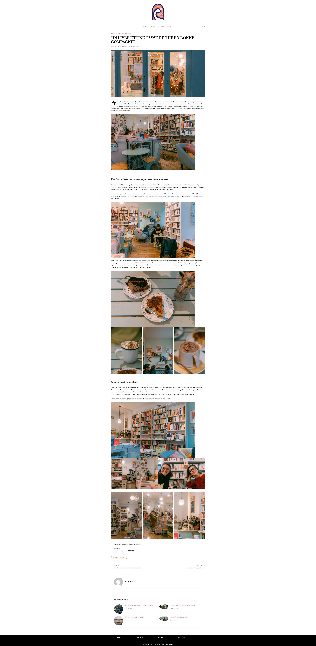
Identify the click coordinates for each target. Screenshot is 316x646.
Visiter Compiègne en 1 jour (134, 617)
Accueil (144, 27)
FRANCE (119, 637)
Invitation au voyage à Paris (194, 568)
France (152, 27)
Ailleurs (161, 27)
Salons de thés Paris (124, 33)
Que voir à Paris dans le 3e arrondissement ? (140, 605)
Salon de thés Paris (120, 557)
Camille (138, 46)
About (168, 27)
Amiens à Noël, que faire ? (179, 617)
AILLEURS (140, 637)
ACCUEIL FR (114, 33)
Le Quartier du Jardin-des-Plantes (182, 605)
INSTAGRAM (181, 637)
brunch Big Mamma (142, 263)
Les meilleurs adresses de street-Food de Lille (127, 568)
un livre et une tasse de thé (149, 185)
